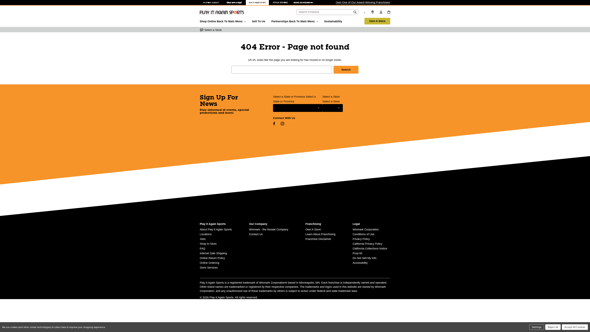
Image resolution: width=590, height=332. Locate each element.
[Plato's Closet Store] (211, 2)
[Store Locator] (372, 12)
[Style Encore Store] (280, 2)
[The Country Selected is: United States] (364, 12)
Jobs (203, 239)
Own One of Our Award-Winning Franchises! (363, 2)
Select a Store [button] (213, 30)
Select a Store (331, 96)
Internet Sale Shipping (213, 253)
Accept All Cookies (574, 327)
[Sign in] (381, 12)
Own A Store (377, 21)
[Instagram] (282, 123)
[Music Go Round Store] (303, 2)
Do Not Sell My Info (364, 258)
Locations (206, 234)
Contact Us (256, 234)
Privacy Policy (361, 239)
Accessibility (360, 262)
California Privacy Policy (367, 243)
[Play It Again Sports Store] (257, 2)
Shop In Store (208, 243)
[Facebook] (274, 123)
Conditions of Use (363, 234)
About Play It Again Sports (216, 229)
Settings (536, 327)
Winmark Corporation (366, 229)
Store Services (209, 267)
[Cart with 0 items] (388, 12)
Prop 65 (357, 253)
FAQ (202, 248)
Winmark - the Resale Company (268, 229)
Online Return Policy (212, 258)
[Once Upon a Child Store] (234, 2)
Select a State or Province (289, 96)
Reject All (553, 327)
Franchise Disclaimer (318, 239)
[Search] (355, 13)
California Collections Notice (370, 248)
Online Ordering (209, 262)
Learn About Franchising (320, 234)
